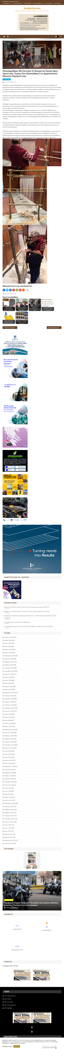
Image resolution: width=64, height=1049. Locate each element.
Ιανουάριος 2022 (8, 806)
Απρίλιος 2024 (8, 723)
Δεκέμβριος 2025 (9, 662)
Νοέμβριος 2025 (8, 665)
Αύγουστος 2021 (8, 822)
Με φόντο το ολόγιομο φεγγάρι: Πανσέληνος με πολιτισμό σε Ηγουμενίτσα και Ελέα (26, 611)
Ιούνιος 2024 (7, 717)
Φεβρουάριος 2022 (9, 803)
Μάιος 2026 (7, 646)
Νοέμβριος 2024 (8, 702)
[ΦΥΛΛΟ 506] (35, 867)
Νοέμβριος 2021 (8, 812)
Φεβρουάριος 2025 (9, 692)
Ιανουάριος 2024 (8, 732)
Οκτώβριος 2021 (9, 815)
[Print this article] (17, 290)
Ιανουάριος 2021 (8, 843)
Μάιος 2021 (7, 831)
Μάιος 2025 (7, 683)
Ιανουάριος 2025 (8, 695)
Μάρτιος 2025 (8, 689)
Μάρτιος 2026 (8, 652)
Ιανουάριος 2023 (8, 769)
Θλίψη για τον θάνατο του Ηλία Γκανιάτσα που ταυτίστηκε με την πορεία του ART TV (26, 607)
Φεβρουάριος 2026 (9, 655)
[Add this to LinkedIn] (10, 290)
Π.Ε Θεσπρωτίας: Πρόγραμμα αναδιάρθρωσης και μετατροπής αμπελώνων (55, 327)
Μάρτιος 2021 (8, 837)
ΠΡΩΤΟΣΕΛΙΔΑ (27, 3)
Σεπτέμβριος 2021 (9, 819)
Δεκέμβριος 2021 (9, 809)
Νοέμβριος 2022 (8, 775)
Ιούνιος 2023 (7, 754)
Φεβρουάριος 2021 (9, 840)
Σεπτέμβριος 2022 (9, 782)
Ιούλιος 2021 (7, 825)
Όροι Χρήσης (57, 3)
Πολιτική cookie (48, 3)
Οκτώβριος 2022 (9, 778)
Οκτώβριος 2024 (9, 705)
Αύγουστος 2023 (8, 748)
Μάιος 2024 (7, 720)
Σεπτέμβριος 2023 (9, 745)
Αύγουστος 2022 (8, 785)
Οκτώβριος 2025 (9, 668)
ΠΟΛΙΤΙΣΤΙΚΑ (7, 79)
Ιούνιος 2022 (7, 791)
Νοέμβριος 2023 (8, 739)
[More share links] (23, 290)
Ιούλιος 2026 (7, 640)
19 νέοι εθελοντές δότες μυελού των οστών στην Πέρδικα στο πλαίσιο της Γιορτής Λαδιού (28, 626)
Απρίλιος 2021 (8, 834)
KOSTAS (14, 82)
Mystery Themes (40, 1047)
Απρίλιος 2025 (8, 686)
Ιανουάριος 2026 (8, 659)
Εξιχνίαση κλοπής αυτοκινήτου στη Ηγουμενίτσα (17, 622)
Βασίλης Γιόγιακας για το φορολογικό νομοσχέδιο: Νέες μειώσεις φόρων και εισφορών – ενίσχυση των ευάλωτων (11, 327)
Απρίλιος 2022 (8, 797)
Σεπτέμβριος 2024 (9, 708)
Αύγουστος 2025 (8, 674)
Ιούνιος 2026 (7, 643)
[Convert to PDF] (20, 290)
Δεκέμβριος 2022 (9, 772)
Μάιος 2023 (7, 757)
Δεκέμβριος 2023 (9, 735)
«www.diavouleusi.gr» (17, 3)
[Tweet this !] (7, 290)
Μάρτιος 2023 (8, 763)
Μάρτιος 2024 (8, 726)
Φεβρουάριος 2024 (9, 729)
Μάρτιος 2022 (8, 800)
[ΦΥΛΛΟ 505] (29, 867)
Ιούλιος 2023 (7, 751)
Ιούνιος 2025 (7, 680)
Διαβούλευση (32, 8)
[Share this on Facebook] (4, 290)
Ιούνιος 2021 (7, 828)
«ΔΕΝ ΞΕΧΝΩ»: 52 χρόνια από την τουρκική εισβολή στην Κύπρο (33, 905)
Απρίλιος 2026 (8, 649)
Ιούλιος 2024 (7, 714)
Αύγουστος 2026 (8, 637)
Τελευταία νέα (7, 3)
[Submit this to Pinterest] (13, 290)
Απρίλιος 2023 (8, 760)
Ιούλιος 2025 (7, 677)
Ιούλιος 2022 (7, 788)
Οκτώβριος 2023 (9, 742)
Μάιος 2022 (7, 794)
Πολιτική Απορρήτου (38, 3)
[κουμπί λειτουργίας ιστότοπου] (57, 36)
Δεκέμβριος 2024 (9, 698)
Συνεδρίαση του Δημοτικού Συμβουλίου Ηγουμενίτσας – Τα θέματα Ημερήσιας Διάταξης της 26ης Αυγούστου (30, 617)
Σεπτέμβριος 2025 (9, 671)
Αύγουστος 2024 (8, 711)
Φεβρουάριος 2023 (9, 766)
